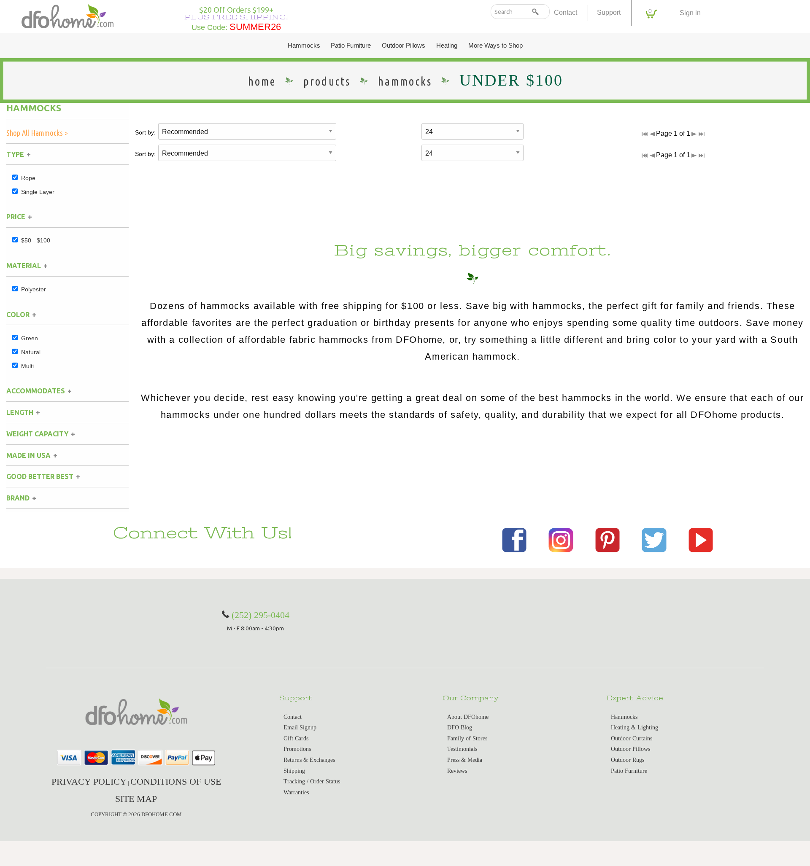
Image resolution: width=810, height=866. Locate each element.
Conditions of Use (175, 781)
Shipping (294, 771)
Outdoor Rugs (627, 760)
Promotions (297, 749)
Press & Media (464, 760)
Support (609, 12)
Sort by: (145, 132)
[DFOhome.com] (67, 15)
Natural (30, 352)
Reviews (457, 771)
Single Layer (37, 191)
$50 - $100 (35, 240)
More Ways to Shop (495, 45)
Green (29, 338)
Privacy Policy (89, 781)
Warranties (296, 792)
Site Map (136, 798)
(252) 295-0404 (260, 615)
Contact (565, 12)
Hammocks (304, 45)
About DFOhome (468, 717)
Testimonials (462, 749)
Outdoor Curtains (631, 738)
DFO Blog (459, 727)
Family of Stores (467, 738)
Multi (27, 366)
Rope (28, 178)
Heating (446, 45)
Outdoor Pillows (403, 45)
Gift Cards (296, 738)
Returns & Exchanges (309, 760)
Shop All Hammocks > (37, 133)
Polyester (33, 289)
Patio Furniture (351, 45)
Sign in (690, 12)
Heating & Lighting (634, 727)
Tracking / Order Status (312, 781)
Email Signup (300, 727)
